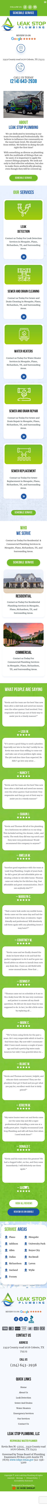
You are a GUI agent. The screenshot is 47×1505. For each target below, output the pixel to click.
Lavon (32, 1263)
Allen (12, 1250)
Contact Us (23, 1424)
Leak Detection (23, 1397)
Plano (12, 1237)
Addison (13, 1243)
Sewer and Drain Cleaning (23, 291)
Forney (13, 1276)
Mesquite (34, 1237)
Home (23, 1387)
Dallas (12, 1256)
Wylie (32, 1270)
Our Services (23, 1418)
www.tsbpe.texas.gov (21, 1459)
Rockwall (33, 1256)
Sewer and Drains (23, 1403)
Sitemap (19, 1478)
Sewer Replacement (23, 471)
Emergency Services (23, 1413)
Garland (13, 1270)
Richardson (15, 1263)
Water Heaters (23, 351)
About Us (23, 1392)
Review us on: (13, 1312)
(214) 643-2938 (23, 81)
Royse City (34, 1250)
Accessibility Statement (23, 1481)
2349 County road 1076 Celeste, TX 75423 (23, 59)
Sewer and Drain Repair (23, 411)
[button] (45, 2)
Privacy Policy (32, 1478)
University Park (37, 1243)
